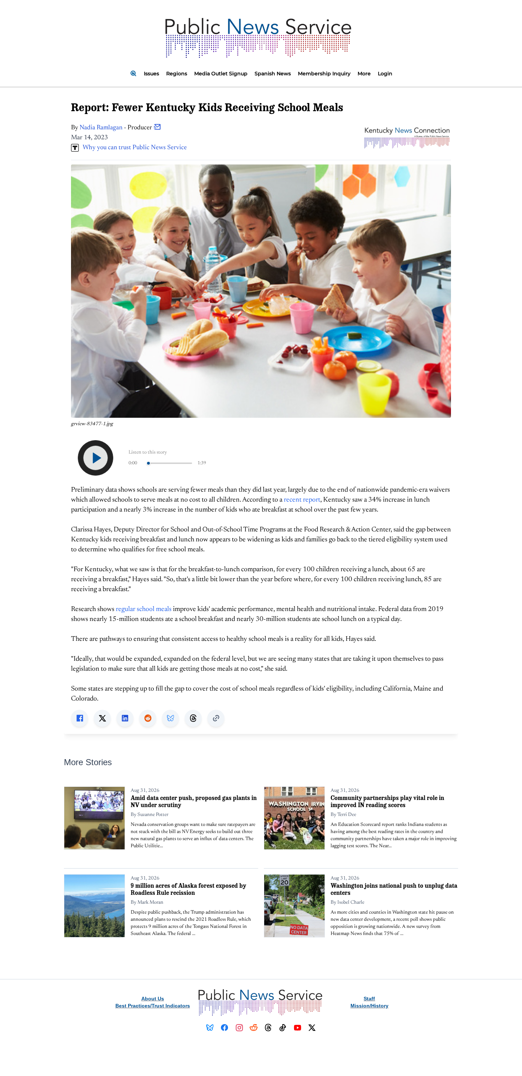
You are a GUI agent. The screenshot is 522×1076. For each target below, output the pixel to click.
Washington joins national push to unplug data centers (394, 889)
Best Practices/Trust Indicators (152, 1006)
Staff (369, 998)
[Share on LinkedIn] (125, 718)
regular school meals (144, 609)
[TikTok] (282, 1027)
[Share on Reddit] (147, 718)
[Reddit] (253, 1027)
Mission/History (369, 1006)
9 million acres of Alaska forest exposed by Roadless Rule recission (188, 889)
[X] (312, 1027)
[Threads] (268, 1027)
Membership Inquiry (324, 73)
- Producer (116, 128)
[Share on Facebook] (79, 718)
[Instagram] (239, 1027)
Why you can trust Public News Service (133, 148)
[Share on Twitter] (102, 718)
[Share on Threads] (193, 718)
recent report (302, 500)
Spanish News (273, 73)
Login (385, 73)
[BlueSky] (210, 1027)
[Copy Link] (215, 718)
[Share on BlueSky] (170, 718)
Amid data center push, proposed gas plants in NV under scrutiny (194, 801)
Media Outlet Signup (221, 73)
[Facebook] (224, 1027)
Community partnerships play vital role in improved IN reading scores (387, 801)
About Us (152, 998)
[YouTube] (297, 1027)
